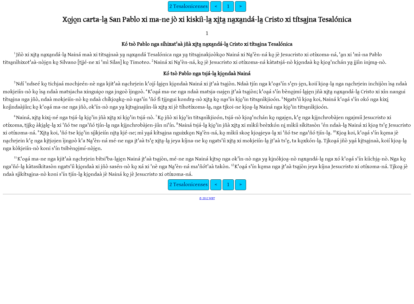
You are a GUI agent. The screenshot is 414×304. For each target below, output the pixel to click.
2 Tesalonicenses (188, 6)
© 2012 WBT (207, 198)
